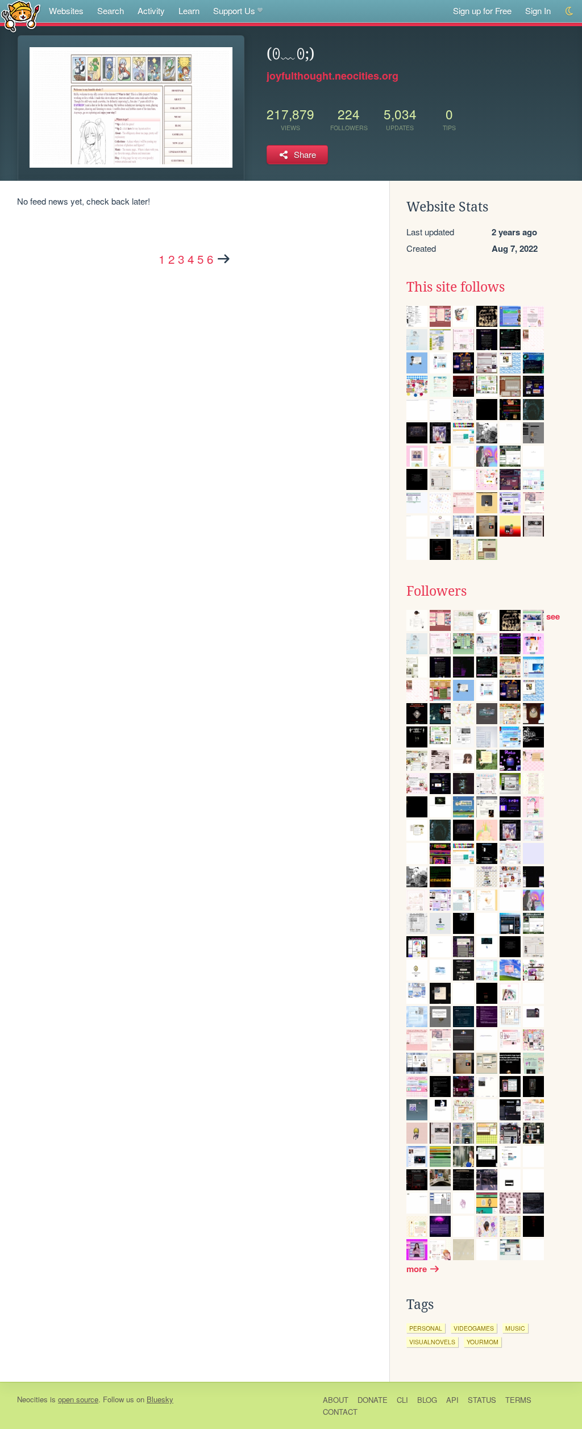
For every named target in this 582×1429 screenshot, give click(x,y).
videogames (474, 1328)
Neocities (32, 1399)
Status (482, 1399)
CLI (402, 1399)
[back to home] (20, 16)
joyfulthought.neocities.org (332, 75)
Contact (340, 1411)
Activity (151, 10)
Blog (427, 1399)
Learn (188, 10)
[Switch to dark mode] (570, 11)
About (335, 1399)
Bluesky (160, 1399)
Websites (66, 10)
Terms (518, 1399)
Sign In (538, 10)
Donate (372, 1399)
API (452, 1399)
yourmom (482, 1341)
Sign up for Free (482, 10)
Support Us (234, 10)
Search (110, 10)
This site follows (455, 287)
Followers (436, 591)
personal (425, 1328)
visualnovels (432, 1341)
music (515, 1328)
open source (78, 1399)
